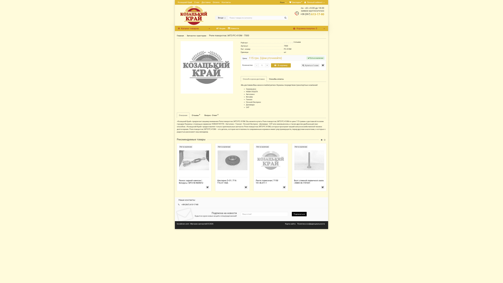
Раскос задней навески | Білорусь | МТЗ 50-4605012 (191, 181)
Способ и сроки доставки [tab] (254, 79)
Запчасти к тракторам (196, 36)
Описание (183, 115)
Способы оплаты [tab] (276, 79)
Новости (235, 28)
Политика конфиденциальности (311, 224)
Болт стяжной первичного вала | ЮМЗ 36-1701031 (309, 181)
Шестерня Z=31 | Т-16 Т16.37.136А (226, 181)
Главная (180, 36)
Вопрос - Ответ (211, 115)
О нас (196, 2)
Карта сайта (290, 224)
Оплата (216, 2)
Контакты (226, 2)
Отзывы (196, 115)
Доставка (206, 2)
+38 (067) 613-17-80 (190, 204)
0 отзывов (297, 42)
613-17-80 (312, 14)
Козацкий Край (185, 2)
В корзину (283, 65)
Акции (222, 28)
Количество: (247, 65)
